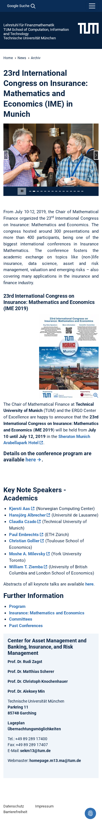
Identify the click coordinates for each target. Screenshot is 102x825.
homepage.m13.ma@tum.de (55, 760)
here (31, 460)
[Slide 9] (60, 191)
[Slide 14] (78, 191)
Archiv (36, 58)
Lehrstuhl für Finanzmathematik (28, 25)
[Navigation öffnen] (92, 6)
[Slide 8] (56, 191)
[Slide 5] (45, 191)
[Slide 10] (64, 191)
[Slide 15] (82, 191)
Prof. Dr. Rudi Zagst (25, 661)
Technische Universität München (29, 38)
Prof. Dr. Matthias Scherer (31, 671)
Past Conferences (26, 625)
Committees (20, 619)
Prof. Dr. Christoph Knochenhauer (38, 681)
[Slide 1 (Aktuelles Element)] (30, 191)
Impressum (44, 806)
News (22, 58)
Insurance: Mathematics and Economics (46, 612)
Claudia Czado (22, 521)
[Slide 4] (41, 191)
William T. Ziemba (26, 566)
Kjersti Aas (19, 508)
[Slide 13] (75, 191)
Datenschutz (13, 806)
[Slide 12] (71, 191)
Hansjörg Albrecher (27, 515)
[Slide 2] (34, 191)
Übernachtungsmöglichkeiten (34, 729)
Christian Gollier (24, 540)
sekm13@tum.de (35, 750)
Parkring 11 (18, 707)
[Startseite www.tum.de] (88, 28)
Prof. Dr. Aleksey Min (26, 691)
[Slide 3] (38, 191)
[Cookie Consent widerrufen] (90, 813)
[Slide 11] (67, 191)
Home (8, 58)
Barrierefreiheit (15, 812)
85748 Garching (22, 713)
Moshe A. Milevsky (27, 553)
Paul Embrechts (24, 534)
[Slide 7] (53, 191)
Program (17, 606)
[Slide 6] (49, 191)
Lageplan (16, 723)
